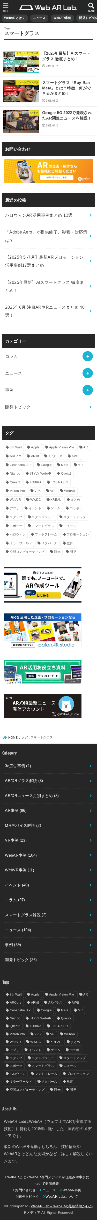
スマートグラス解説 (26, 915)
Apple (35, 447)
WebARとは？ (14, 17)
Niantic (15, 473)
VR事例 (16, 840)
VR (52, 491)
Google (46, 465)
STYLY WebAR (40, 473)
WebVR (15, 500)
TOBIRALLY (60, 482)
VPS (37, 491)
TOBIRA (36, 482)
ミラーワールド (21, 543)
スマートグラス (43, 526)
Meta (64, 465)
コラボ (74, 508)
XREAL (55, 500)
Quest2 (66, 473)
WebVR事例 (19, 870)
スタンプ (16, 517)
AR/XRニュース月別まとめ (32, 796)
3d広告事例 (18, 766)
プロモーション (78, 534)
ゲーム (55, 508)
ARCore (16, 456)
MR (80, 465)
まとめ (75, 500)
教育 (70, 543)
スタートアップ (75, 517)
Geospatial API (21, 465)
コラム (11, 356)
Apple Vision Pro (61, 447)
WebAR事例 (62, 17)
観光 (57, 552)
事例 (9, 390)
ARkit (35, 456)
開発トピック (18, 407)
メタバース (49, 543)
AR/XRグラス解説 (24, 781)
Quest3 (15, 482)
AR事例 (16, 810)
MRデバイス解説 (23, 825)
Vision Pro (17, 491)
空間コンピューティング (27, 552)
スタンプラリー (43, 517)
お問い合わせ (25, 1190)
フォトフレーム (46, 534)
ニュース (39, 17)
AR (85, 447)
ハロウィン (18, 534)
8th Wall (16, 447)
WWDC (35, 500)
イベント (35, 508)
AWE (75, 456)
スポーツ (16, 526)
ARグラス (55, 456)
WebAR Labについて (62, 1196)
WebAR (70, 491)
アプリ (14, 508)
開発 (73, 552)
